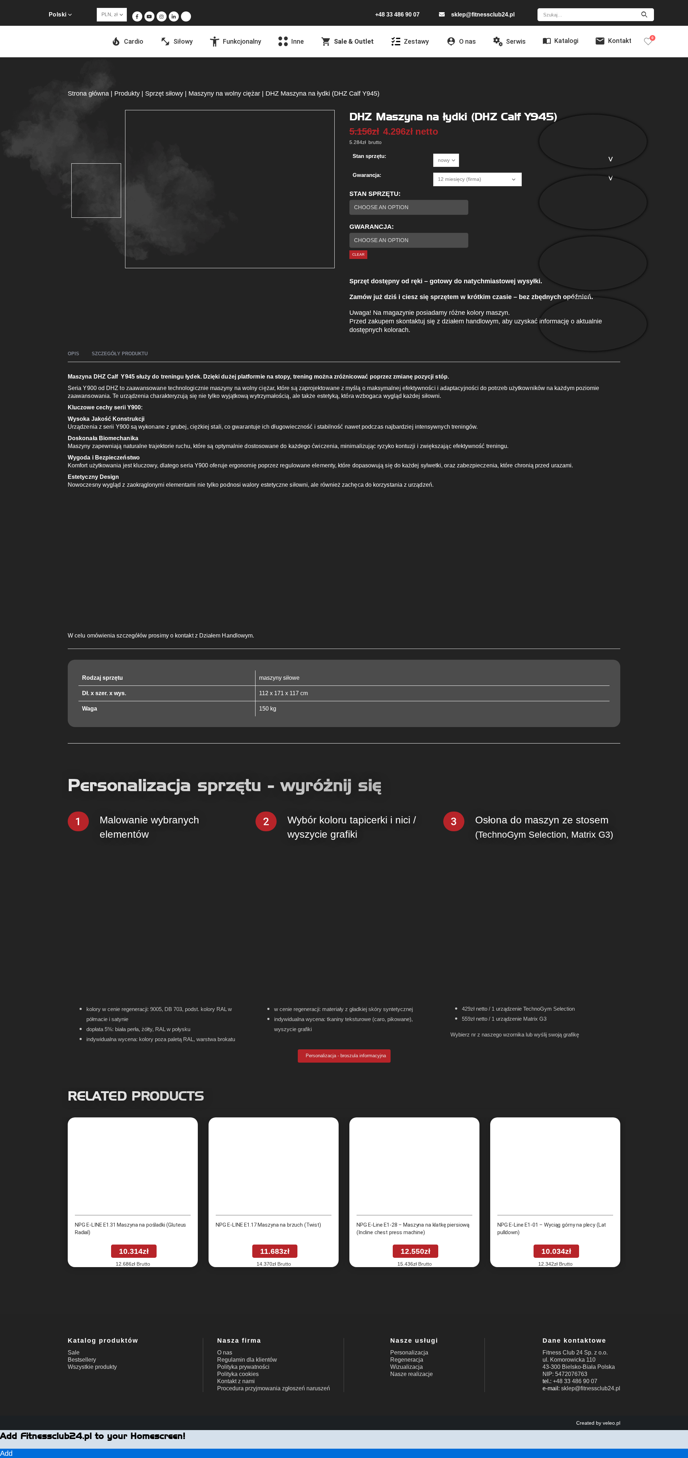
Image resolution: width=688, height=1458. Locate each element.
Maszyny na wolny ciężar (224, 93)
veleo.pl (611, 1423)
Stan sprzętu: (369, 156)
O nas (224, 1352)
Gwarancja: (367, 175)
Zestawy (416, 41)
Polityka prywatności (243, 1367)
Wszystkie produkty (92, 1367)
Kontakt (619, 40)
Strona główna (88, 93)
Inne (297, 41)
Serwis (516, 41)
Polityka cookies (238, 1374)
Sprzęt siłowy (164, 93)
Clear (358, 254)
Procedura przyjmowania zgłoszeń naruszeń (273, 1388)
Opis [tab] (73, 353)
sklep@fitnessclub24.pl (483, 14)
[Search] (644, 15)
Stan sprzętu (373, 193)
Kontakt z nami (236, 1381)
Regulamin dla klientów (247, 1360)
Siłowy (183, 41)
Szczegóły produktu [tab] (120, 353)
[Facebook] (137, 16)
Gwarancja (370, 226)
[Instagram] (162, 16)
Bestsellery (82, 1360)
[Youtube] (149, 16)
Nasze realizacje (411, 1374)
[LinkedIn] (174, 16)
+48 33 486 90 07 (397, 14)
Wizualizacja (406, 1367)
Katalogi (566, 40)
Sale (74, 1352)
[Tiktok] (186, 16)
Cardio (133, 41)
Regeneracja (406, 1360)
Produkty (127, 93)
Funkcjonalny (242, 41)
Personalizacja (409, 1352)
